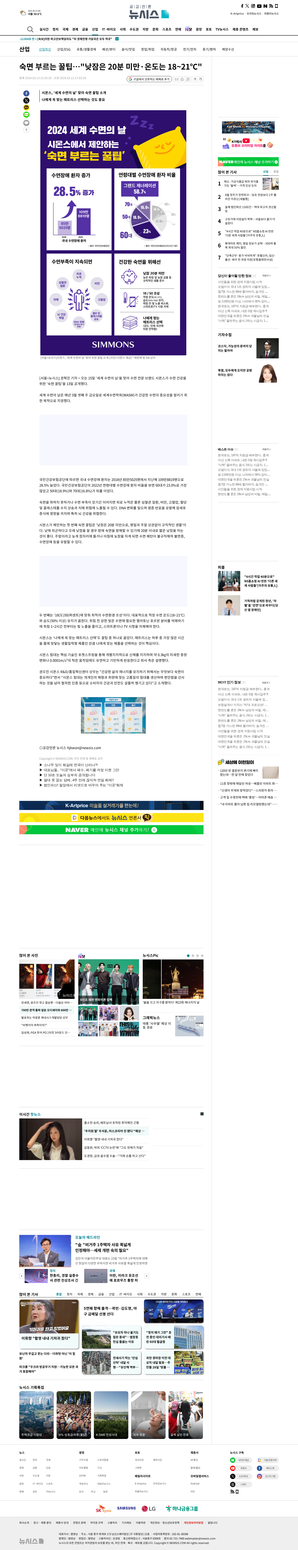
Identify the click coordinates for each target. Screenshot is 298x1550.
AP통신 (194, 1460)
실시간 (44, 29)
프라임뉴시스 (254, 13)
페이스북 (270, 1468)
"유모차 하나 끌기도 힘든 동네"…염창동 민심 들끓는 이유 (126, 1337)
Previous (21, 1276)
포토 (209, 29)
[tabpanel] (173, 984)
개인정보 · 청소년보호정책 (164, 1523)
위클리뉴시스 (271, 13)
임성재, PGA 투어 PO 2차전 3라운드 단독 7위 (48, 1032)
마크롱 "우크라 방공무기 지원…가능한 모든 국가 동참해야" (48, 1369)
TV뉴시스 (222, 29)
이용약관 (141, 1523)
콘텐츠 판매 (79, 1523)
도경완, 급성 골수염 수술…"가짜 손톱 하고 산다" (115, 1156)
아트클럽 (83, 1468)
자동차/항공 (169, 49)
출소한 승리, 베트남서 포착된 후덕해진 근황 (111, 1122)
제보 (255, 29)
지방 (146, 29)
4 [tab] (202, 955)
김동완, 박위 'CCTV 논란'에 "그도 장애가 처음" (113, 1147)
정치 (56, 29)
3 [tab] (197, 955)
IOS (193, 1491)
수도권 (134, 29)
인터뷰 (82, 1475)
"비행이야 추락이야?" (34, 1025)
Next (146, 1276)
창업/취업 (147, 49)
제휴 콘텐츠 (241, 29)
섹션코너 (83, 1483)
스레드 (243, 1484)
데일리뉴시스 (104, 1483)
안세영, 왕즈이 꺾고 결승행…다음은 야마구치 (48, 1003)
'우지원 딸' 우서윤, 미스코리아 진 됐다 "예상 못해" (115, 1131)
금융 (85, 29)
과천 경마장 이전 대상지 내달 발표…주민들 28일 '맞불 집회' (158, 1363)
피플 (221, 567)
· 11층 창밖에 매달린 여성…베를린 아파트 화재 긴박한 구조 (248, 783)
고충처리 (112, 1523)
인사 (81, 1491)
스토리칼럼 (102, 1460)
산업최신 (45, 49)
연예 (178, 29)
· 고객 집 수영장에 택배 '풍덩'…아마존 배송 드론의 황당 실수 (248, 797)
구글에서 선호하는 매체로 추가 (151, 79)
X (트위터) (243, 1476)
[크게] (201, 79)
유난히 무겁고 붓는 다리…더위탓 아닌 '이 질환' (47, 1355)
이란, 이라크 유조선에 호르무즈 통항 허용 (123, 1280)
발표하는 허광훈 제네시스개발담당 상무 (44, 1017)
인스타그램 (270, 1476)
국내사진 (139, 1460)
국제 (65, 29)
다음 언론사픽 (270, 1460)
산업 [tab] (265, 171)
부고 (93, 1491)
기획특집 (101, 1475)
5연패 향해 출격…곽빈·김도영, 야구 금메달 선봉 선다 (110, 1311)
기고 (99, 1468)
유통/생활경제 (86, 49)
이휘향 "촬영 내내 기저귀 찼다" (104, 1139)
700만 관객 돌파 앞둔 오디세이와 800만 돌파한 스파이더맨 (48, 1010)
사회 (123, 29)
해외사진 (157, 1460)
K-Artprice (237, 13)
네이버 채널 (243, 1460)
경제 (75, 29)
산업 (95, 29)
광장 (199, 29)
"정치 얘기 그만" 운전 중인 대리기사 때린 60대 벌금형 (159, 1337)
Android (195, 1483)
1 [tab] (188, 955)
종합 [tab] (276, 171)
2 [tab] (193, 955)
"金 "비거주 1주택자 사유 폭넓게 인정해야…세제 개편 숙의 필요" (103, 1247)
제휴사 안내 (62, 1523)
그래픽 (138, 1468)
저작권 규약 (96, 1523)
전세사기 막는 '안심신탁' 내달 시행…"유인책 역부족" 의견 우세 (125, 1363)
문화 (155, 29)
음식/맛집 (128, 49)
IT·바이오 (109, 29)
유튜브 (243, 1468)
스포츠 (167, 29)
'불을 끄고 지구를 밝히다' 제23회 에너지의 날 (171, 1002)
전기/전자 (189, 49)
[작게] (195, 79)
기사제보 (126, 1523)
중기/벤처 (209, 49)
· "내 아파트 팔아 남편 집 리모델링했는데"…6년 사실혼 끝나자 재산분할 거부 (248, 804)
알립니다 (213, 1523)
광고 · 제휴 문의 (42, 1523)
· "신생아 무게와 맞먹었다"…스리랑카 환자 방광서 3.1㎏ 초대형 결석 (248, 790)
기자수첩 (225, 334)
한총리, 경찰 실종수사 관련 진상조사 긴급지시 (64, 1280)
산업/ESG (64, 49)
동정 (105, 1491)
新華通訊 (195, 1468)
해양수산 (228, 49)
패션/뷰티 (109, 49)
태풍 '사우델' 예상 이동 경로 (157, 1025)
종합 (59, 1294)
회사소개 (24, 1523)
